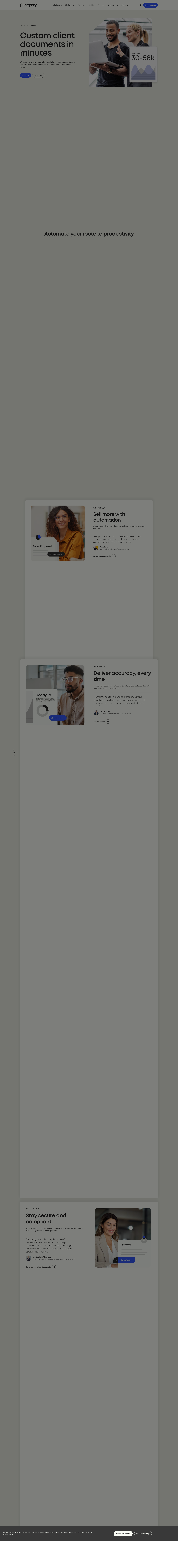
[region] (89, 1533)
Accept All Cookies (123, 1533)
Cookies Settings (143, 1533)
